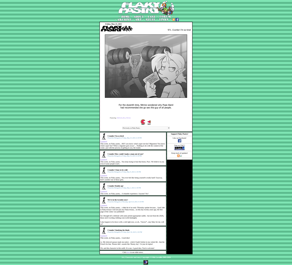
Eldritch (119, 118)
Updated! (103, 142)
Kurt (124, 118)
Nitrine (128, 118)
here (128, 252)
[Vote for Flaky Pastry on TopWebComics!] (180, 149)
